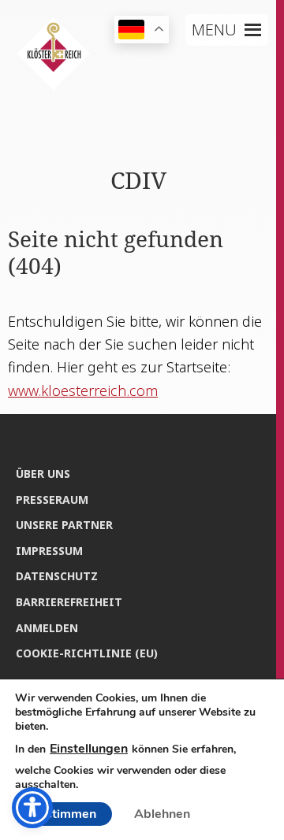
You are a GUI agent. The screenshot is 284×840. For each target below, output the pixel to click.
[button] (214, 30)
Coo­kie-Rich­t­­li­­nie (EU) (87, 653)
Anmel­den (47, 627)
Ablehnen (162, 814)
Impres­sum (49, 550)
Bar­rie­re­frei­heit (69, 601)
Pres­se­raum (52, 499)
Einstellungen (89, 749)
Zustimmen (63, 814)
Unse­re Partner (64, 524)
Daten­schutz (57, 575)
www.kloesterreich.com (83, 390)
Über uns (43, 473)
